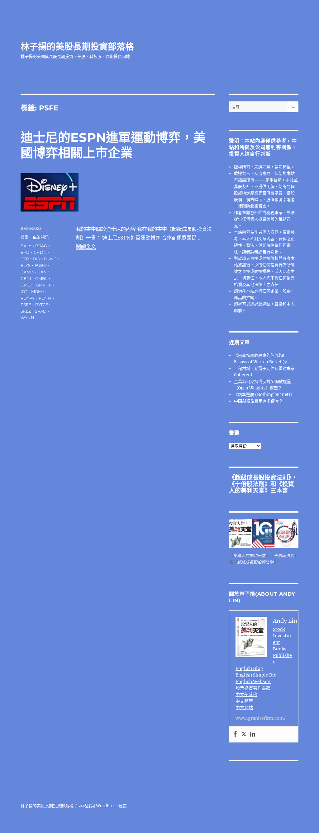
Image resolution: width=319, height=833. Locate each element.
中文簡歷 (244, 701)
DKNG (50, 258)
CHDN (40, 252)
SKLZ (26, 311)
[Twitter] (244, 734)
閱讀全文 (86, 246)
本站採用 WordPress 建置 (103, 805)
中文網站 (244, 707)
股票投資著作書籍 (253, 688)
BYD (25, 252)
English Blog (249, 668)
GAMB (27, 271)
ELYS (26, 265)
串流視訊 (41, 237)
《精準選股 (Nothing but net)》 (264, 394)
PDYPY (28, 298)
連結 (266, 304)
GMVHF (43, 284)
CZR (25, 258)
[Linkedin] (252, 734)
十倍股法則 (249, 484)
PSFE (26, 304)
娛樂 (25, 237)
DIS (36, 258)
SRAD (40, 311)
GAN (42, 271)
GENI (26, 278)
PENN (45, 298)
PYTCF (41, 304)
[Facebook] (235, 734)
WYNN (27, 317)
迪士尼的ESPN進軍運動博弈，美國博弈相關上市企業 (113, 145)
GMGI (26, 284)
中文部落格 (246, 694)
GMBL (41, 278)
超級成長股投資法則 (261, 477)
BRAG (41, 245)
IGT (24, 291)
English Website (253, 681)
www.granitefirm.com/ (261, 718)
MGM (36, 291)
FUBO (41, 265)
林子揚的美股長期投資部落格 (77, 46)
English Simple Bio (256, 675)
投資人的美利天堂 (261, 487)
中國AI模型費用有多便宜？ (258, 401)
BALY (26, 245)
